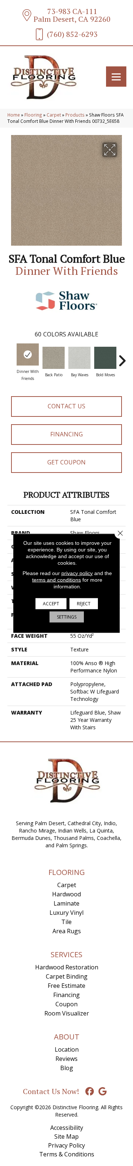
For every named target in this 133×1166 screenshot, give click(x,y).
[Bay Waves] (79, 358)
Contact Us (66, 406)
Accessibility (66, 1128)
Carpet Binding (67, 976)
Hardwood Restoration (66, 967)
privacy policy (77, 573)
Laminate (66, 903)
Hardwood (66, 894)
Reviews (66, 1059)
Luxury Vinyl (66, 913)
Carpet (54, 115)
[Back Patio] (53, 358)
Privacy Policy (66, 1145)
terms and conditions (56, 579)
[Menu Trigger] (116, 76)
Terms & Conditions (66, 1154)
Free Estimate (66, 986)
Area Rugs (66, 931)
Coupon (66, 1004)
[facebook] (90, 1091)
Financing (66, 434)
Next (121, 357)
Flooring (33, 115)
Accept (51, 603)
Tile (66, 922)
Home (13, 115)
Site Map (66, 1136)
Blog (66, 1068)
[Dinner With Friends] (28, 354)
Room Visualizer (66, 1013)
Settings (66, 616)
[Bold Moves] (105, 358)
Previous (11, 357)
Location (67, 1049)
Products (75, 115)
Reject (84, 603)
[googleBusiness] (103, 1091)
